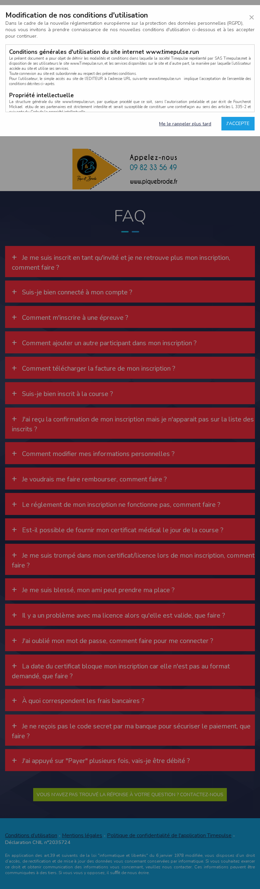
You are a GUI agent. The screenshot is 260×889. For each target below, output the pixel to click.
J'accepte (238, 123)
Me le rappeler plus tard (185, 124)
